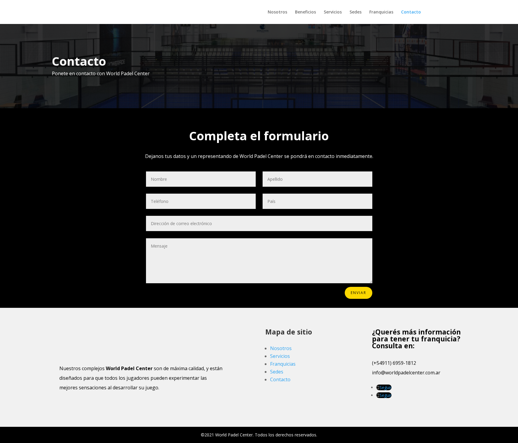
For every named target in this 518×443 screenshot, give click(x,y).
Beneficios (305, 12)
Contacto (411, 12)
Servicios (333, 12)
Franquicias (381, 12)
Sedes (356, 12)
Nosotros (277, 12)
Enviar (358, 292)
